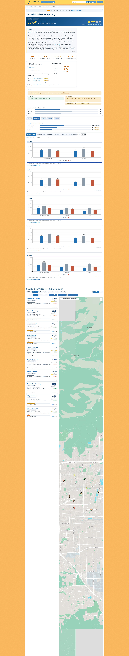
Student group (29, 137)
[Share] (89, 2)
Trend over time (50, 134)
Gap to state (57, 134)
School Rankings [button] (51, 2)
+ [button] (101, 298)
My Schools (52, 294)
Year (79, 134)
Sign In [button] (94, 2)
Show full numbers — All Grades (33, 279)
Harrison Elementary (49, 47)
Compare (53, 307)
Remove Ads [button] (99, 2)
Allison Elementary (32, 323)
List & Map (95, 291)
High (46, 291)
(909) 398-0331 (32, 67)
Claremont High (36, 80)
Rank (40, 294)
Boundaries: (62, 294)
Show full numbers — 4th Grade (33, 193)
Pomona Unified (56, 44)
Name (31, 294)
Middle (41, 291)
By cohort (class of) (73, 134)
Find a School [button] (43, 2)
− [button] (101, 300)
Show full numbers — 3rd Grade (33, 165)
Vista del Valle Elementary (33, 298)
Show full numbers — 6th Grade (33, 251)
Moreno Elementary (32, 371)
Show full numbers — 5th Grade (33, 222)
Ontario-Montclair (30, 375)
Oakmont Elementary (32, 311)
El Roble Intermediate (37, 78)
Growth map (64, 134)
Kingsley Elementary (32, 359)
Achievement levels (41, 134)
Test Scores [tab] (36, 118)
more (55, 73)
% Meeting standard (31, 134)
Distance (35, 294)
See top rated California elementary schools (39, 82)
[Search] (87, 2)
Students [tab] (50, 118)
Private (57, 291)
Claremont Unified (35, 70)
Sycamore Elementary (59, 37)
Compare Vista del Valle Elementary (37, 84)
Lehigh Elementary (32, 396)
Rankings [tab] (29, 118)
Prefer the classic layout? (76, 10)
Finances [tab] (57, 118)
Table (101, 291)
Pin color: (72, 294)
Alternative (51, 291)
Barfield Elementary (32, 335)
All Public (29, 291)
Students (45, 294)
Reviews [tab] (44, 118)
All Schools (63, 291)
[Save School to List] (56, 307)
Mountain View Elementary (34, 383)
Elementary (35, 291)
